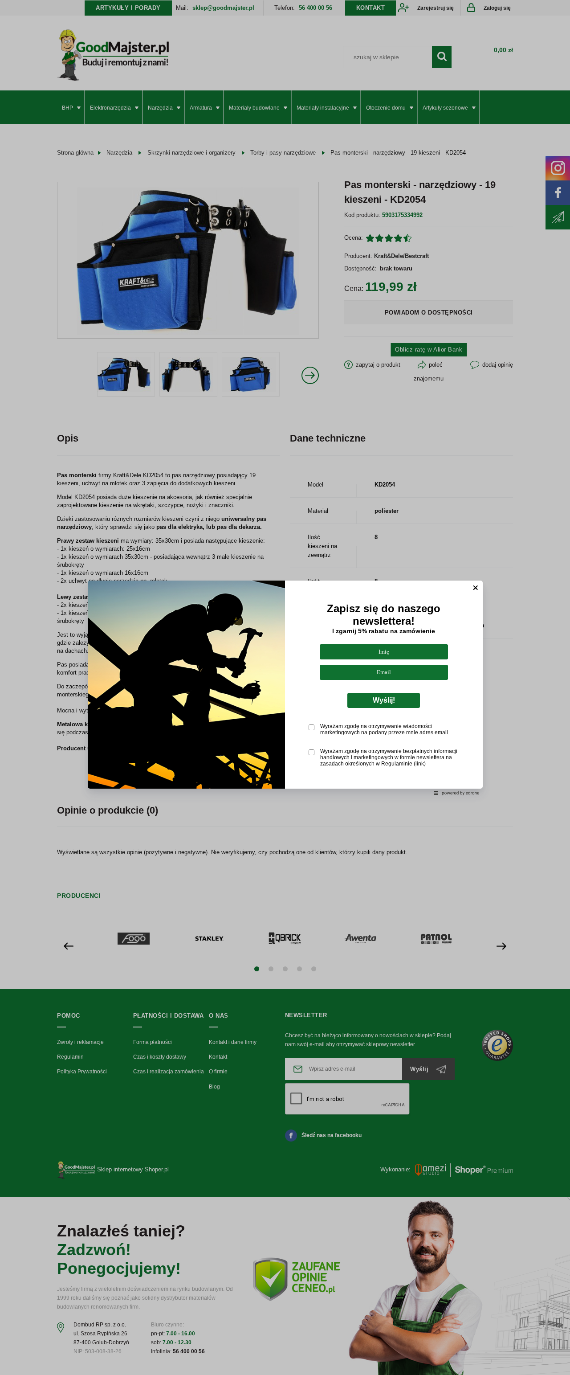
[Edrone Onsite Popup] (285, 687)
